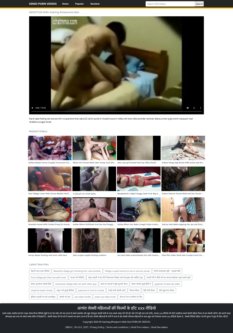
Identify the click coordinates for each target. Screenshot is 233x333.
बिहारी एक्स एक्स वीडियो (40, 270)
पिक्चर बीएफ (134, 290)
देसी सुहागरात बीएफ (166, 290)
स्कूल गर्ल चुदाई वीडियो (65, 290)
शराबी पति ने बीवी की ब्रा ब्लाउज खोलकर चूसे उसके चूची (168, 277)
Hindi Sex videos (159, 327)
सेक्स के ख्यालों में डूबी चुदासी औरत (114, 283)
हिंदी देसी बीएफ (149, 290)
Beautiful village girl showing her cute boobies (77, 270)
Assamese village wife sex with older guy (76, 283)
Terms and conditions (117, 327)
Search (199, 3)
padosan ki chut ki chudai (91, 290)
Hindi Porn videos (140, 327)
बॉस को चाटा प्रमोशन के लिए (131, 296)
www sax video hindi (105, 296)
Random (95, 3)
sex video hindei (82, 296)
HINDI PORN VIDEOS (43, 4)
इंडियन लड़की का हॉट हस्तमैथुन (43, 296)
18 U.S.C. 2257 (81, 327)
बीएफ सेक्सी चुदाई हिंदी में (141, 283)
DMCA (68, 327)
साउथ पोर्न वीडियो (77, 277)
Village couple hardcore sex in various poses (127, 270)
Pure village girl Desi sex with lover (48, 277)
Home (65, 3)
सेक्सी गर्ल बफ (64, 296)
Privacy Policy (97, 327)
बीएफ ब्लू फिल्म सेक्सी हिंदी (41, 283)
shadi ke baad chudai (41, 290)
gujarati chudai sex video (167, 283)
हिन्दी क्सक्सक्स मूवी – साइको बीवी (167, 270)
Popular (79, 3)
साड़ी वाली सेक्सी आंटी (117, 290)
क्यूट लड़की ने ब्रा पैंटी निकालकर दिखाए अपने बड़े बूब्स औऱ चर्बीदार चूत (115, 277)
